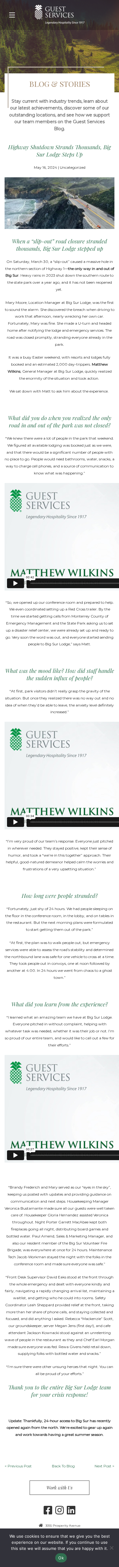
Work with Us (59, 1487)
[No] (111, 1548)
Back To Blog (63, 1466)
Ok (61, 1557)
